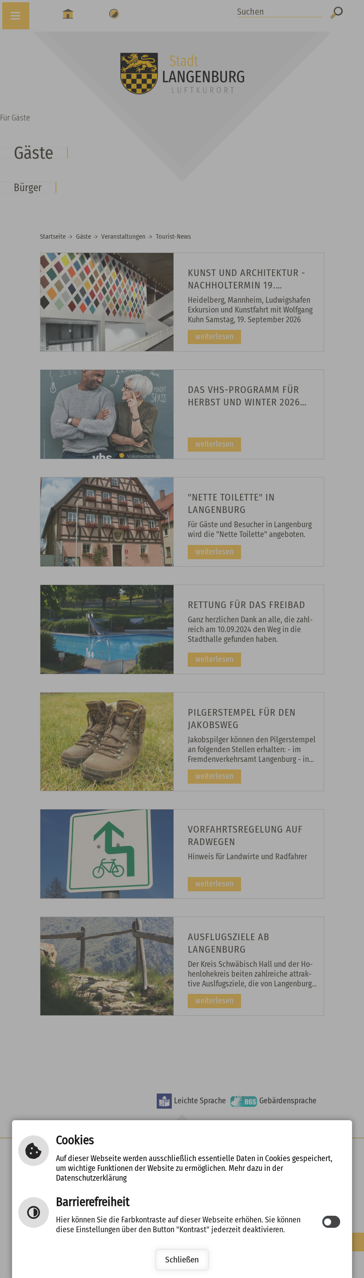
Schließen (182, 1259)
